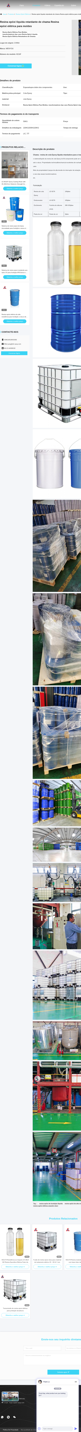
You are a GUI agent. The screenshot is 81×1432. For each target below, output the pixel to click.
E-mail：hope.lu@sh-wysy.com (13, 1402)
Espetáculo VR (59, 6)
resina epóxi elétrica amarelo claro (45, 1206)
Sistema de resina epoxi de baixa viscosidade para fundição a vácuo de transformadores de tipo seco (14, 228)
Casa (4, 14)
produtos (11, 14)
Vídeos (47, 5)
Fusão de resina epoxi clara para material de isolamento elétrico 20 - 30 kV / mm (47, 1261)
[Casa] (8, 5)
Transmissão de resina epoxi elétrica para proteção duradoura (15, 1309)
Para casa (22, 6)
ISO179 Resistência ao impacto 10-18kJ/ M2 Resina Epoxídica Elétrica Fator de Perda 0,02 (15, 1261)
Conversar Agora (14, 66)
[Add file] (39, 1428)
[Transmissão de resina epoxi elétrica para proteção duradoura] (15, 1290)
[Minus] (75, 1382)
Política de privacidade (10, 1430)
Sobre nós (73, 6)
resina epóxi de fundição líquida (51, 1203)
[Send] (75, 1428)
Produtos (36, 5)
